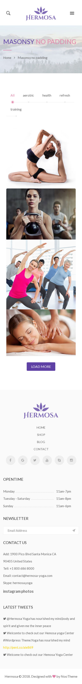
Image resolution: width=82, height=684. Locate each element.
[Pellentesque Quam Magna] (41, 151)
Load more (41, 366)
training (16, 109)
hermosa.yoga (22, 583)
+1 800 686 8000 (22, 568)
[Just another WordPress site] (41, 12)
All (13, 95)
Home (41, 427)
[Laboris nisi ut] (41, 206)
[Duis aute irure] (41, 267)
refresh (65, 95)
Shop (41, 434)
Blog (41, 442)
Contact (41, 449)
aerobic (28, 95)
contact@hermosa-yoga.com (32, 575)
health (46, 95)
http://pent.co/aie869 (18, 647)
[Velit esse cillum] (41, 325)
